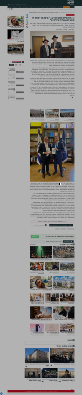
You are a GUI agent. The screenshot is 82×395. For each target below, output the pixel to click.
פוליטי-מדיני (59, 7)
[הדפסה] (27, 34)
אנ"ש (52, 9)
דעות (38, 7)
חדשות (72, 7)
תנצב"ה (58, 9)
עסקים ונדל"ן (25, 7)
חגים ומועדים (43, 9)
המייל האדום (12, 5)
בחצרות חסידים (69, 9)
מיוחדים (48, 9)
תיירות (31, 7)
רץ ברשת (15, 7)
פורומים (9, 7)
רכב (35, 7)
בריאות (42, 7)
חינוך (55, 9)
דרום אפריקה (63, 240)
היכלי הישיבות (63, 9)
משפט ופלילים (53, 7)
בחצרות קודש (66, 7)
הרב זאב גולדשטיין (71, 240)
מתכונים (20, 7)
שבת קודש (57, 240)
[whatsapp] (27, 31)
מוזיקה (47, 7)
